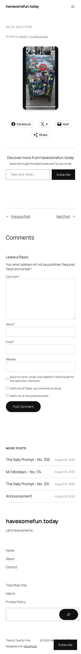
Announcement (19, 496)
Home (10, 550)
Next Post (63, 216)
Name (10, 324)
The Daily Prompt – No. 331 (27, 484)
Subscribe (63, 174)
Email (10, 342)
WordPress (30, 646)
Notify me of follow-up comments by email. (36, 388)
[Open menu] (72, 6)
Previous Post (20, 216)
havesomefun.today (22, 6)
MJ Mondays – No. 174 (23, 472)
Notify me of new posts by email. (29, 396)
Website (11, 359)
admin (23, 36)
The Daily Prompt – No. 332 (28, 460)
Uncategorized (39, 36)
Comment (13, 276)
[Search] (68, 614)
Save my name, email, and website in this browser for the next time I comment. (42, 379)
